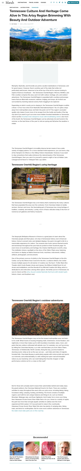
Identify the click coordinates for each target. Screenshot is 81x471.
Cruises (43, 2)
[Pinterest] (54, 2)
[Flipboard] (59, 2)
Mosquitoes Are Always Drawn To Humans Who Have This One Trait (32, 458)
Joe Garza (14, 24)
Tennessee (35, 7)
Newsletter (74, 2)
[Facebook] (51, 2)
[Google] (62, 2)
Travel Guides (34, 2)
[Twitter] (57, 2)
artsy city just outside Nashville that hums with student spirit (47, 272)
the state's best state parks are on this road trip (27, 411)
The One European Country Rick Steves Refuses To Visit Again (63, 458)
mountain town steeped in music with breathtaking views (41, 116)
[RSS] (65, 2)
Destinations (22, 2)
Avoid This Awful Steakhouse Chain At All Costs (48, 458)
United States (25, 7)
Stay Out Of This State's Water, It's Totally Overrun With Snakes (16, 458)
